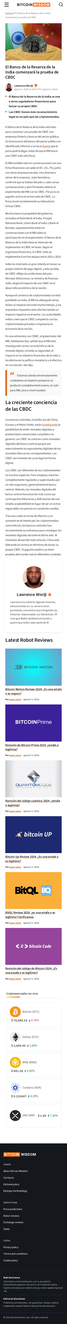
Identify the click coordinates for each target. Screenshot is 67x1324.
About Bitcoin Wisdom (15, 1171)
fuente (46, 146)
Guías (6, 1229)
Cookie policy (10, 1260)
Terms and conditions (15, 1253)
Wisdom (20, 1154)
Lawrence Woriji (32, 594)
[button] (61, 5)
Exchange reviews (13, 1222)
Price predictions (12, 1209)
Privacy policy (10, 1247)
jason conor (15, 699)
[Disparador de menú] (6, 4)
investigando (50, 425)
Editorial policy (11, 1184)
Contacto (8, 1177)
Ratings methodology (15, 1191)
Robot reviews (11, 1215)
